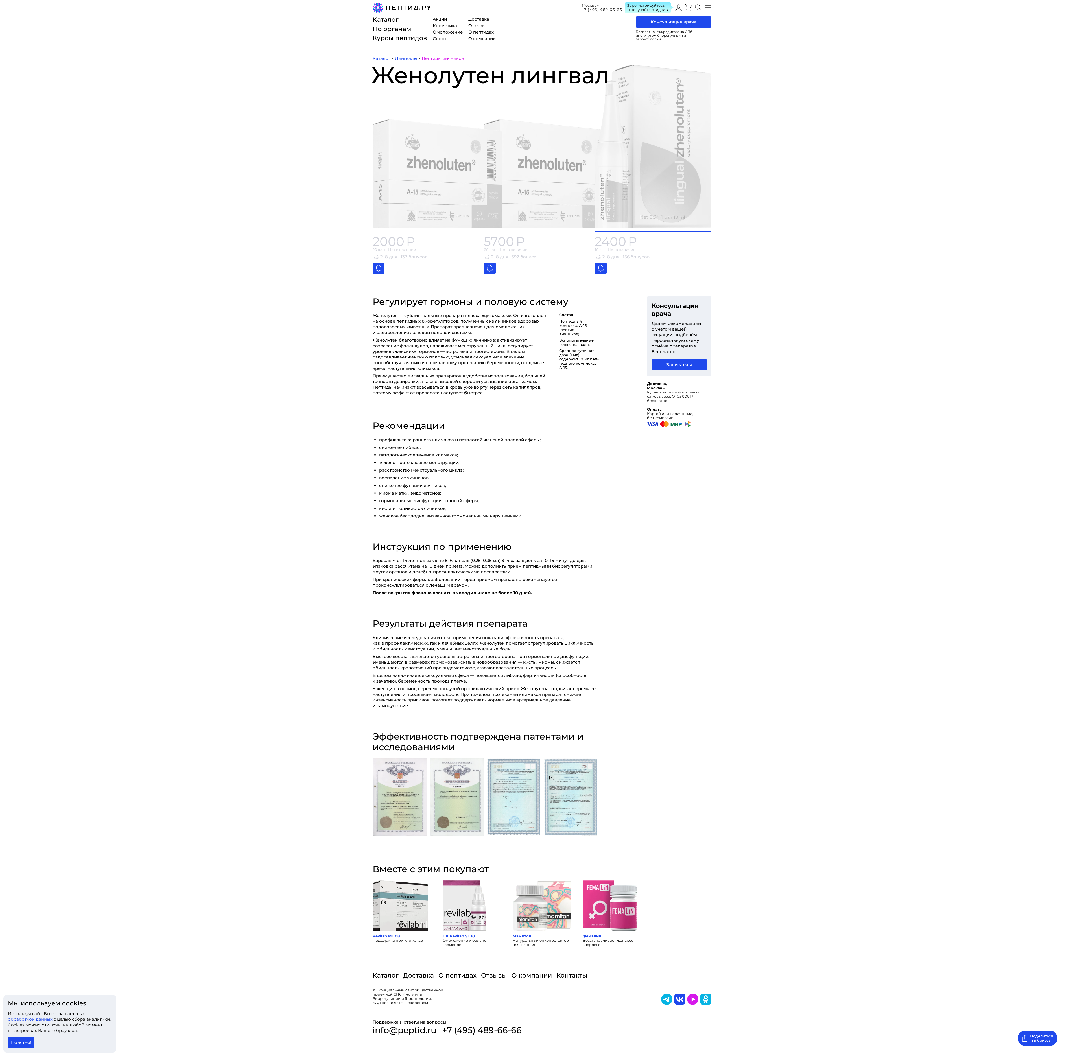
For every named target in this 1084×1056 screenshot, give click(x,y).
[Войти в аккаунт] (678, 7)
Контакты (571, 975)
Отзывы (494, 975)
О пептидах (457, 975)
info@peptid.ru (404, 1030)
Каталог (386, 975)
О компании (532, 975)
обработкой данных (31, 1019)
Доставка (418, 975)
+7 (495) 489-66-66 (602, 9)
